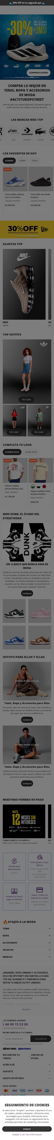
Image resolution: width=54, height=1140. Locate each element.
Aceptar (27, 1129)
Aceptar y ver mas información (27, 1134)
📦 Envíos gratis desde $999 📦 (27, 2)
